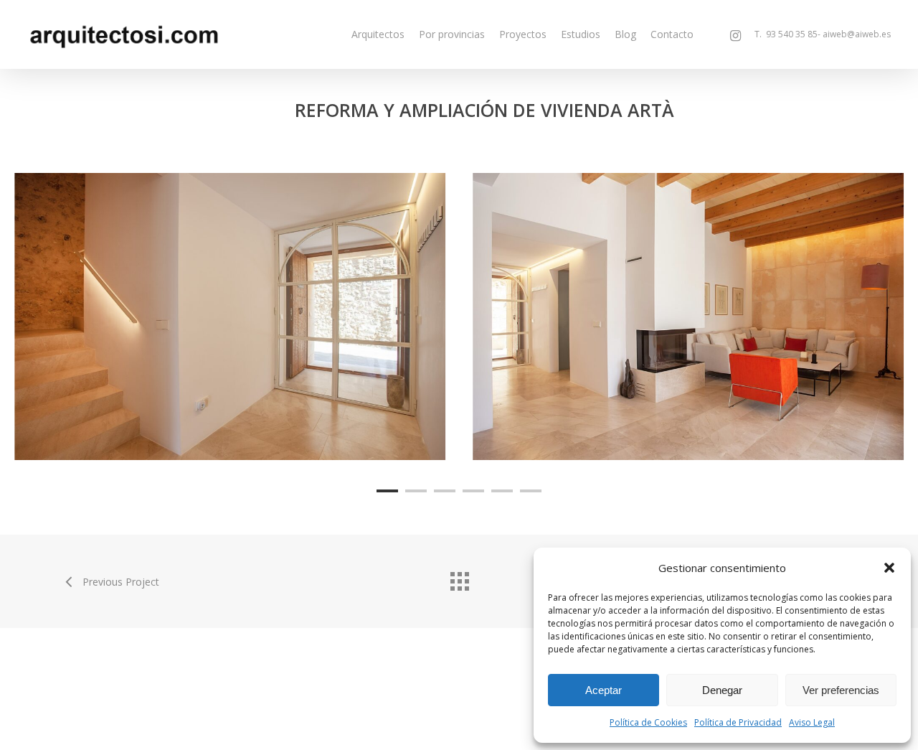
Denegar (722, 690)
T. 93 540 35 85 (783, 34)
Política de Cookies (648, 722)
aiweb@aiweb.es (857, 34)
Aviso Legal (812, 722)
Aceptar (603, 690)
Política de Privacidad (738, 722)
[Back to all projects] (459, 577)
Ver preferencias (841, 690)
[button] (889, 568)
